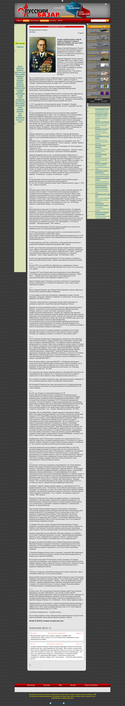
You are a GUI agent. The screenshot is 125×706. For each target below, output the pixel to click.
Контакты (53, 20)
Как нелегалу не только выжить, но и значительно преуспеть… (101, 132)
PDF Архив (20, 43)
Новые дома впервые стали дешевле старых (93, 52)
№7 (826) (32, 32)
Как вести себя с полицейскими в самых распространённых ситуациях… (102, 200)
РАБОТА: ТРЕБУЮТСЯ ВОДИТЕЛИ (20, 68)
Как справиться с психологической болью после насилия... (102, 209)
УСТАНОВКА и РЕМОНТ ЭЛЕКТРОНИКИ (20, 92)
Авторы (73, 685)
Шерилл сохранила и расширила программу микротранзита (93, 38)
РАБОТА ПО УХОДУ (20, 72)
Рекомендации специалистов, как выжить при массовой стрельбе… (102, 160)
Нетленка (47, 685)
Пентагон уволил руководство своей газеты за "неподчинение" (92, 45)
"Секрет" (81, 33)
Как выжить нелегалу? (101, 129)
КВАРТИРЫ (20, 111)
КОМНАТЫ (20, 109)
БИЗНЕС (20, 115)
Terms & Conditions (91, 685)
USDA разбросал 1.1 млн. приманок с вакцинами (93, 87)
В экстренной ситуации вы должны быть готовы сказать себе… (102, 190)
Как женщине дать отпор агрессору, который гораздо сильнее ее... (101, 141)
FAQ (60, 685)
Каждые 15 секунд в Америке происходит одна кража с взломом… (102, 125)
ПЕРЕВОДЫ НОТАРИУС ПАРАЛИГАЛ (20, 82)
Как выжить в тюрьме (101, 114)
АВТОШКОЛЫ (20, 100)
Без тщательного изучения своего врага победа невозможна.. (101, 150)
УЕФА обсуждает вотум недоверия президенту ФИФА (93, 94)
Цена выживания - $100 (102, 109)
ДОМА (20, 113)
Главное (19, 20)
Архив (60, 20)
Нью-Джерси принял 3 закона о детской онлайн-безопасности (93, 80)
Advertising (44, 20)
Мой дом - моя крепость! (102, 122)
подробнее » (105, 34)
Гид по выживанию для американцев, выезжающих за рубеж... (102, 167)
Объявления (34, 20)
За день (92, 101)
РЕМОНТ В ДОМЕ (20, 88)
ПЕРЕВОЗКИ (20, 86)
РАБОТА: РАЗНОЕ (20, 74)
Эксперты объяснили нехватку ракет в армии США (93, 31)
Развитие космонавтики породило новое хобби (93, 58)
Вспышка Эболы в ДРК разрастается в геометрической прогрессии (93, 66)
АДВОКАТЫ (20, 47)
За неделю (104, 101)
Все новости (98, 99)
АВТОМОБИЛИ (20, 118)
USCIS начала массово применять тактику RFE (93, 73)
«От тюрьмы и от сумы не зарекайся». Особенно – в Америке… (101, 118)
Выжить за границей (101, 163)
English (26, 20)
